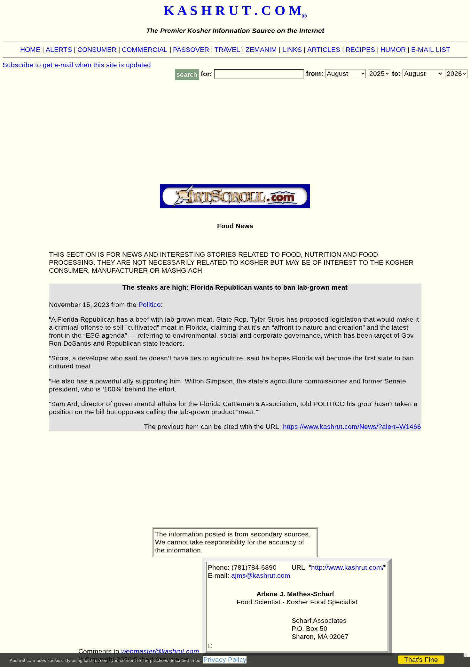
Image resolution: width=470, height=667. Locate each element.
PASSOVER (191, 49)
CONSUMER (96, 49)
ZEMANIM (261, 49)
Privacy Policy (225, 659)
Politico (149, 305)
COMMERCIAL (145, 49)
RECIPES (360, 49)
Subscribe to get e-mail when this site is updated (77, 65)
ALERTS (59, 49)
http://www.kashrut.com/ (347, 567)
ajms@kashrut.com (260, 575)
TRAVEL (227, 49)
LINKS (292, 49)
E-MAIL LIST (430, 49)
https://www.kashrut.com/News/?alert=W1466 (352, 426)
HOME (30, 49)
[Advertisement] (235, 128)
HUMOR (393, 49)
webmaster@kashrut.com (160, 651)
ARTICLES (323, 49)
